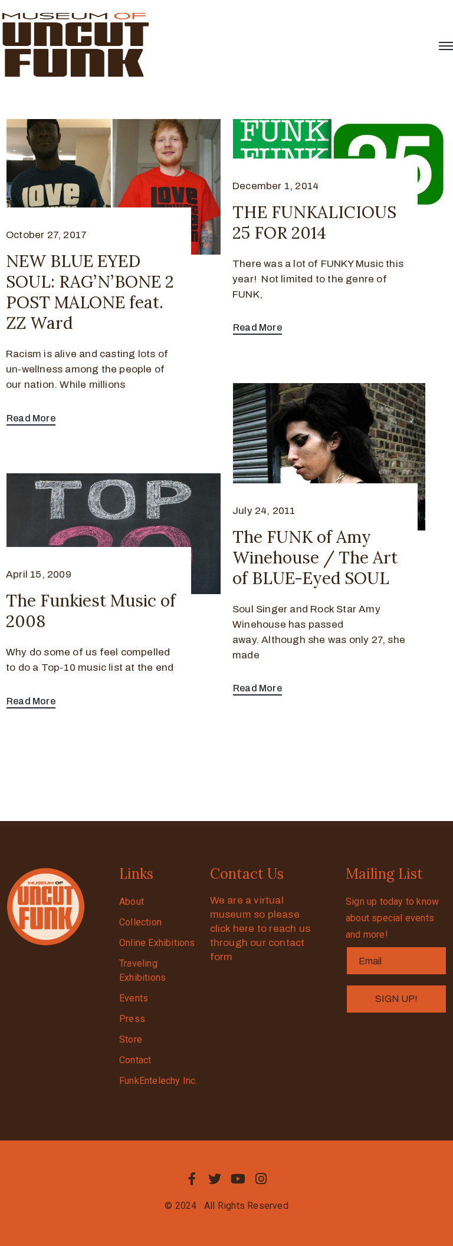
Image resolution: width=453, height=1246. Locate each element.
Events (133, 998)
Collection (140, 922)
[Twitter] (214, 1178)
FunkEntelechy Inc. (158, 1080)
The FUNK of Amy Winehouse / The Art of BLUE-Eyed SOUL (315, 557)
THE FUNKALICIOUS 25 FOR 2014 (314, 222)
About (131, 901)
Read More (30, 418)
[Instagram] (261, 1178)
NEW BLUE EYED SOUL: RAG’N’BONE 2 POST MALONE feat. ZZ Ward (90, 292)
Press (132, 1018)
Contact (135, 1060)
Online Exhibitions (157, 942)
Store (130, 1039)
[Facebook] (191, 1178)
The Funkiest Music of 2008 (91, 611)
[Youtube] (238, 1178)
